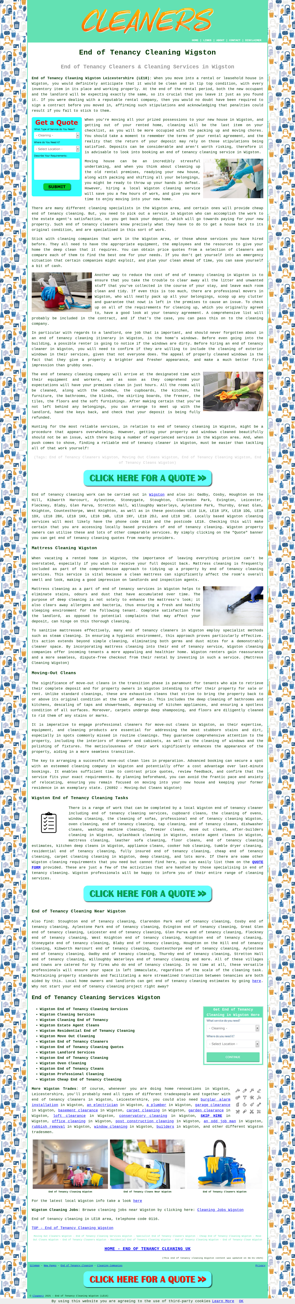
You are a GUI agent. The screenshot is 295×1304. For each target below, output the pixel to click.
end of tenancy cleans (213, 824)
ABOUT (220, 40)
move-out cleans (172, 725)
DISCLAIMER (253, 40)
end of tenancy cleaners (58, 1100)
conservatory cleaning (143, 1116)
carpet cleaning (143, 1110)
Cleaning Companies (109, 1265)
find (48, 921)
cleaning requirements (73, 862)
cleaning (216, 699)
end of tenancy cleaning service (200, 152)
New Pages (50, 1265)
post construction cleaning (145, 1121)
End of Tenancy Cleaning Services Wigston (96, 998)
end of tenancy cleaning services (129, 813)
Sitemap (35, 1265)
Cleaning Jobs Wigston (220, 1210)
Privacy (260, 1265)
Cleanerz (38, 1296)
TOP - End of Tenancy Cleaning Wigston (72, 1228)
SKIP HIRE (211, 1116)
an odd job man (220, 1121)
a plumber (156, 1105)
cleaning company (90, 766)
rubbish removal (48, 1127)
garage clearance (212, 1105)
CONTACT (234, 40)
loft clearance (69, 1116)
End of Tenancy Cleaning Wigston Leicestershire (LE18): (92, 78)
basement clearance (78, 1110)
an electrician (102, 1105)
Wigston (157, 495)
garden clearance (206, 1110)
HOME (195, 40)
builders (165, 1127)
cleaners (169, 630)
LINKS (207, 40)
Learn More (223, 1301)
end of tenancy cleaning (195, 527)
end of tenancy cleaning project (108, 986)
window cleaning (110, 1127)
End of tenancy (48, 495)
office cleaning (68, 1121)
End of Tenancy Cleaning (77, 1265)
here (256, 981)
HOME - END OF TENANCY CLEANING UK (148, 1248)
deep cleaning (71, 600)
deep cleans (86, 846)
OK (241, 1301)
